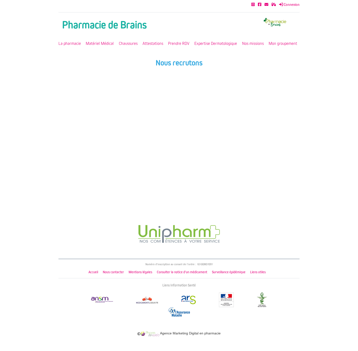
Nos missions (253, 43)
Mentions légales (140, 272)
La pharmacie (69, 43)
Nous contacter (113, 272)
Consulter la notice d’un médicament (182, 272)
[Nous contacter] (266, 5)
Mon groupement (283, 43)
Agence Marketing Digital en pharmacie (190, 333)
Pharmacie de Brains (104, 25)
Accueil (93, 272)
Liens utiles (258, 272)
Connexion (291, 5)
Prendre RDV (178, 43)
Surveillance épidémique (228, 272)
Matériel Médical (100, 43)
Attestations (152, 43)
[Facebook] (259, 5)
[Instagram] (253, 5)
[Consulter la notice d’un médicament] (274, 5)
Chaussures (128, 43)
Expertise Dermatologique (215, 43)
